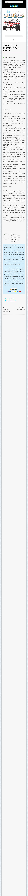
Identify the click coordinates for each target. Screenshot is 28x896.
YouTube (15, 6)
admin (15, 222)
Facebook (11, 6)
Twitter (13, 6)
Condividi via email (11, 289)
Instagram (17, 6)
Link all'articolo (10, 287)
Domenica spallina (15, 225)
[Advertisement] (13, 324)
